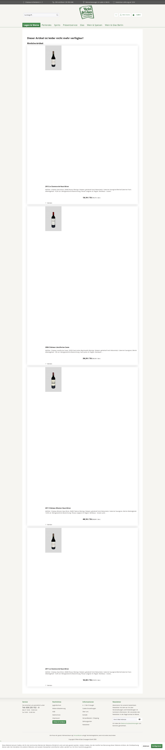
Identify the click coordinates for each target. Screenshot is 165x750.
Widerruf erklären (59, 722)
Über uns (85, 711)
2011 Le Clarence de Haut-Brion (57, 669)
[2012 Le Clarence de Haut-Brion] (53, 115)
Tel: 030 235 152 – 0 (30, 707)
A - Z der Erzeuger (88, 705)
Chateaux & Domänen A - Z (33, 2)
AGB (53, 711)
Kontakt (84, 715)
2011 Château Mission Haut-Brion (58, 508)
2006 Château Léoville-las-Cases (57, 347)
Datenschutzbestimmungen (130, 723)
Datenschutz (56, 715)
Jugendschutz (56, 705)
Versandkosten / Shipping (90, 718)
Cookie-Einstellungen (89, 708)
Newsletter (85, 725)
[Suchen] (57, 15)
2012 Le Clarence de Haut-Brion (57, 186)
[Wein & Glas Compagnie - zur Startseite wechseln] (86, 12)
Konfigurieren (156, 746)
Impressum (56, 718)
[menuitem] (41, 15)
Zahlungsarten (87, 721)
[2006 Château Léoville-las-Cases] (53, 275)
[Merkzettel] (116, 15)
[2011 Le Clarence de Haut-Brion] (53, 597)
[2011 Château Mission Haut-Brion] (53, 436)
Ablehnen (146, 746)
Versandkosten (78, 735)
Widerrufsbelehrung (59, 708)
